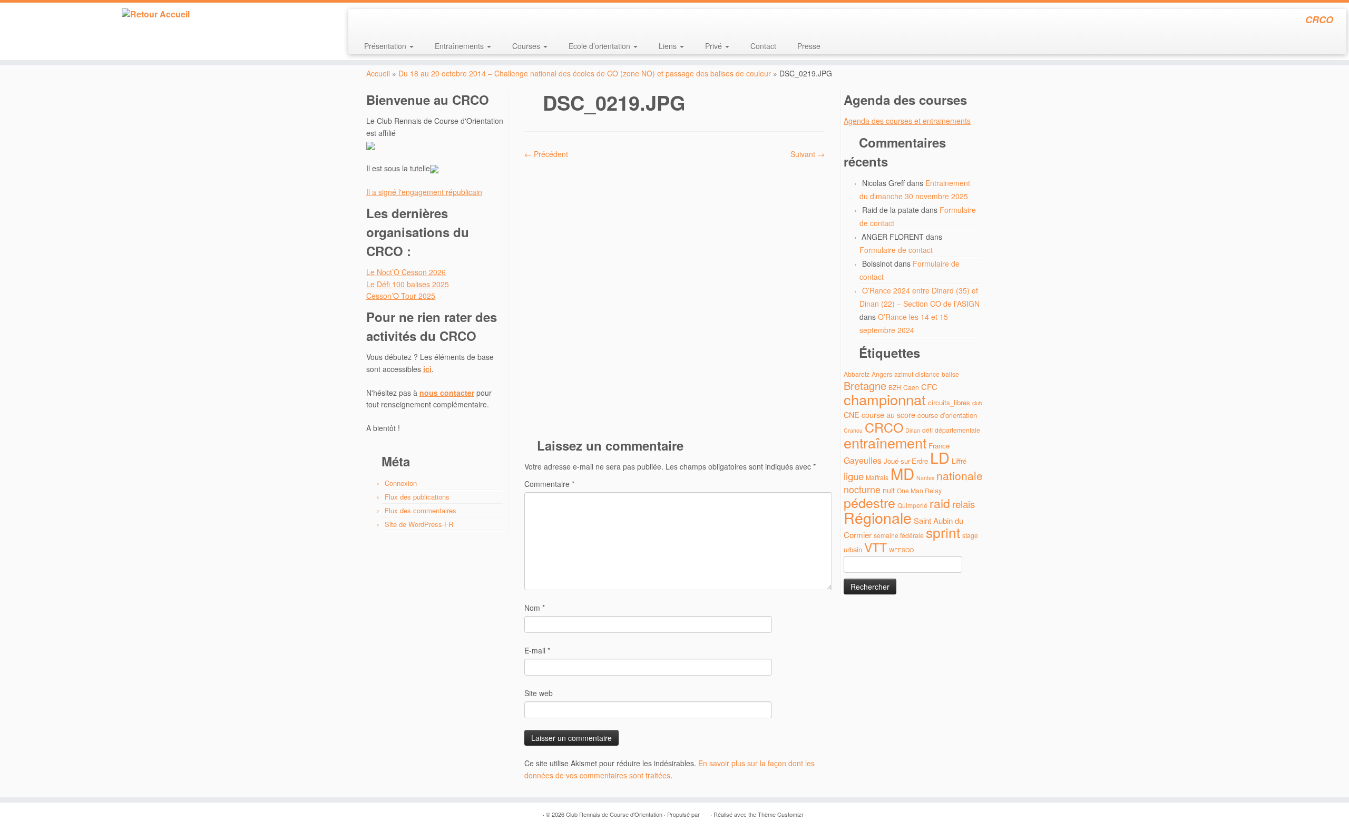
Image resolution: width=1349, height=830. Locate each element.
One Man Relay (919, 490)
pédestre (869, 502)
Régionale (878, 517)
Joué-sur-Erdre (906, 461)
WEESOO (901, 550)
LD (940, 457)
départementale (957, 429)
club (977, 403)
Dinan (912, 430)
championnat (885, 399)
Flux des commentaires (420, 510)
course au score (888, 414)
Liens (669, 46)
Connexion (401, 483)
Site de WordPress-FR (419, 524)
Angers (882, 373)
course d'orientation (947, 415)
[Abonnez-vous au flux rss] (363, 21)
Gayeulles (863, 460)
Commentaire (549, 484)
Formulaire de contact (896, 250)
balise (950, 373)
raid (940, 503)
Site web (538, 693)
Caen (911, 387)
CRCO (884, 426)
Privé (714, 46)
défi (927, 429)
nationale (959, 475)
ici (427, 369)
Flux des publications (417, 497)
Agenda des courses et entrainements (907, 120)
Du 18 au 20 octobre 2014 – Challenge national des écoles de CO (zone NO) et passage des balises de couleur (584, 73)
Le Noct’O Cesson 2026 (406, 272)
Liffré (959, 461)
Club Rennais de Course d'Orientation (614, 814)
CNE (851, 414)
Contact (763, 46)
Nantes (925, 478)
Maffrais (877, 477)
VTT (875, 547)
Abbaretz (856, 373)
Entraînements (460, 46)
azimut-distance (917, 373)
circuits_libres (949, 402)
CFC (929, 386)
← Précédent (546, 154)
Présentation (386, 46)
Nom (534, 607)
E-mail (537, 650)
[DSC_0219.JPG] (674, 293)
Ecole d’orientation (600, 46)
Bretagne (865, 385)
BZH (894, 387)
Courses (527, 46)
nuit (889, 489)
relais (963, 503)
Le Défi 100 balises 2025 (407, 284)
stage (970, 535)
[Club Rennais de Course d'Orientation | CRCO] (155, 14)
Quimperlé (912, 505)
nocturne (862, 489)
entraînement (885, 442)
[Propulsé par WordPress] (705, 812)
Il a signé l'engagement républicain (424, 192)
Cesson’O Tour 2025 (400, 295)
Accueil (378, 73)
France (939, 446)
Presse (808, 46)
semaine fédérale (899, 535)
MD (902, 473)
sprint (943, 532)
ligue (854, 475)
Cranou (853, 430)
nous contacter (446, 392)
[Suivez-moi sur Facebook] (392, 21)
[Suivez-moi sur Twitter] (377, 21)
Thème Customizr (781, 814)
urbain (853, 549)
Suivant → (807, 154)
